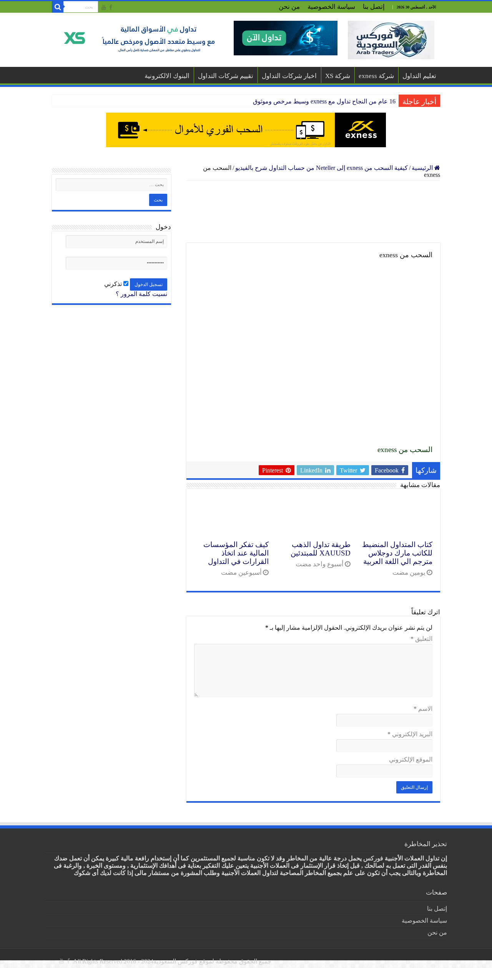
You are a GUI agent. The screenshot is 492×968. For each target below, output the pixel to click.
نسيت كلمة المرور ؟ (141, 294)
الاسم (423, 708)
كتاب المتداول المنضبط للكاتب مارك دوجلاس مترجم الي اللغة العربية (397, 553)
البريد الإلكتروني (409, 734)
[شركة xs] (197, 38)
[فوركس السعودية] (391, 40)
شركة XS (337, 76)
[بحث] (57, 7)
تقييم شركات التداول (225, 76)
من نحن (289, 6)
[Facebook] (110, 7)
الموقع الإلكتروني (410, 759)
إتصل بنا (374, 6)
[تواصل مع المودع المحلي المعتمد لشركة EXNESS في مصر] (313, 211)
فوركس (373, 858)
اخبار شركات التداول (289, 76)
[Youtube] (104, 7)
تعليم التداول (419, 76)
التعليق (421, 638)
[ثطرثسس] (246, 130)
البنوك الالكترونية (167, 76)
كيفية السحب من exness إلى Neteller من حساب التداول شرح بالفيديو (321, 168)
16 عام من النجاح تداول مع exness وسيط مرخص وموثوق (324, 101)
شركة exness (376, 76)
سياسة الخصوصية (331, 6)
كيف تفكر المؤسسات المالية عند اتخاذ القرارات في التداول (236, 553)
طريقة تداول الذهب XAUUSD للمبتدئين (321, 549)
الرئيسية (423, 168)
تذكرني (113, 284)
